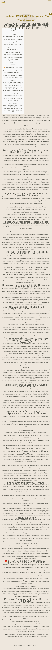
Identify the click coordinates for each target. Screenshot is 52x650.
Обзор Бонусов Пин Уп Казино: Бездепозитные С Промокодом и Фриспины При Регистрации (13, 90)
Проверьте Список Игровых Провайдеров (12, 39)
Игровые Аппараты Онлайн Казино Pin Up (12, 70)
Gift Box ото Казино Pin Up (13, 97)
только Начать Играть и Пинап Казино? (13, 108)
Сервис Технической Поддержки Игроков (12, 75)
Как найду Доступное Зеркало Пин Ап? (13, 77)
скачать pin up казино (32, 162)
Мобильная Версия (13, 65)
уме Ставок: (13, 64)
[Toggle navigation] (49, 2)
